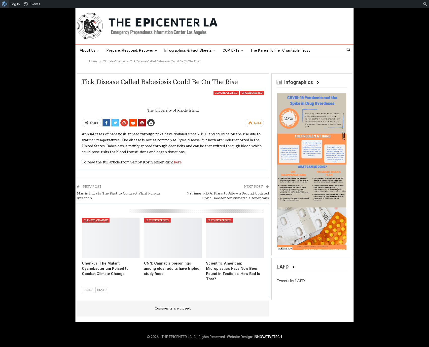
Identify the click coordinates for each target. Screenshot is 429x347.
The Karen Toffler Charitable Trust (280, 50)
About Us (88, 50)
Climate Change (226, 92)
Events (35, 4)
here (178, 162)
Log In (15, 4)
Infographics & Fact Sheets (188, 50)
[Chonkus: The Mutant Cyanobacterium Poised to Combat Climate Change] (111, 238)
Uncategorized (251, 92)
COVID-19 (231, 50)
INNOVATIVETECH (268, 337)
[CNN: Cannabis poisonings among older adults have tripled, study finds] (173, 238)
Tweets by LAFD (291, 281)
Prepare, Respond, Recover (130, 50)
